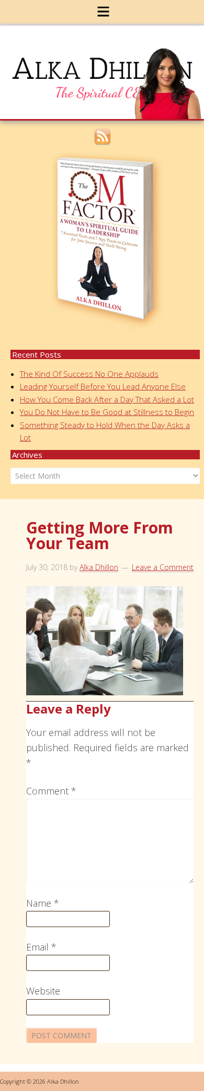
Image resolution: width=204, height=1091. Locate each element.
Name (42, 903)
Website (43, 991)
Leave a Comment (163, 567)
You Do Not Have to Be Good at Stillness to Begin (107, 412)
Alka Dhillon (109, 65)
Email (41, 947)
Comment (51, 791)
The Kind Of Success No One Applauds (89, 374)
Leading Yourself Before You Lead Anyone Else (103, 386)
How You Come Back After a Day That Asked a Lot (107, 399)
